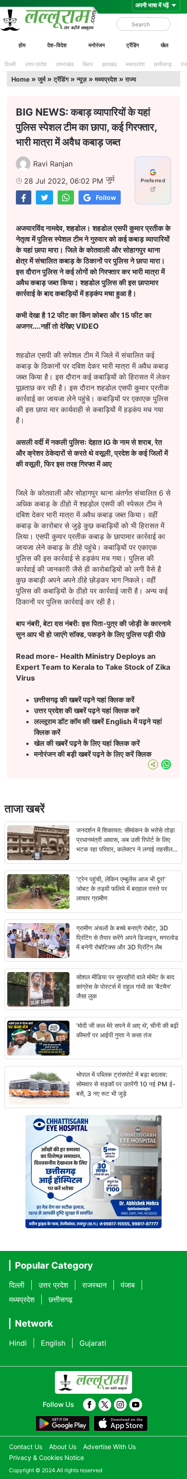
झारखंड (109, 64)
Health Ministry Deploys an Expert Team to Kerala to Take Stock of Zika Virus (93, 667)
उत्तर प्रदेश (36, 64)
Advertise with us (109, 1446)
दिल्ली (10, 64)
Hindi (18, 1343)
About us (62, 1446)
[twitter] (104, 1404)
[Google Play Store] (62, 1424)
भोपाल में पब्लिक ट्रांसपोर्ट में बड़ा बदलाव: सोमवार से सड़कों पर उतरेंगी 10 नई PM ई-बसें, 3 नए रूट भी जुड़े (125, 1083)
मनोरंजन (97, 45)
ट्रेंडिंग (132, 45)
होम (22, 45)
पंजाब (128, 1284)
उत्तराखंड (65, 64)
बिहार (88, 64)
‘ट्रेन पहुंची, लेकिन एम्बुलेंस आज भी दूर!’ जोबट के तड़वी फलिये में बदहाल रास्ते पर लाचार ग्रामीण (121, 888)
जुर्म (41, 79)
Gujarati (92, 1343)
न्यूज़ (82, 79)
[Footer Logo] (93, 1382)
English (53, 1343)
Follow (106, 197)
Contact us (25, 1446)
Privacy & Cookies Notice (46, 1457)
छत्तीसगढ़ (163, 64)
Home (20, 79)
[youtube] (135, 1404)
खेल (164, 45)
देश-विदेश (57, 45)
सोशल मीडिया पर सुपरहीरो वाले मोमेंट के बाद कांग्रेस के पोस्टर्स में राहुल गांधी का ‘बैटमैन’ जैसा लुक (125, 986)
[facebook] (89, 1404)
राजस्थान (94, 1284)
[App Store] (121, 1424)
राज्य (130, 79)
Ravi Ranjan (53, 163)
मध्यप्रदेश (135, 64)
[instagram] (120, 1404)
